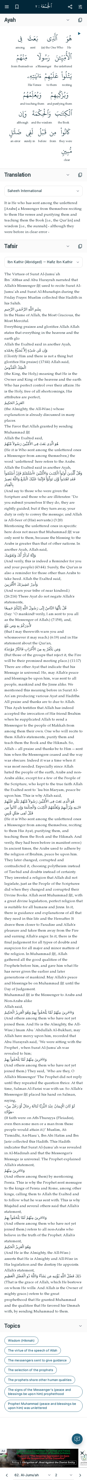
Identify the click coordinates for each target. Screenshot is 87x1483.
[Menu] (7, 7)
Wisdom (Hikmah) (21, 1340)
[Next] (80, 1475)
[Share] (70, 7)
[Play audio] (79, 33)
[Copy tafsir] (80, 246)
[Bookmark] (17, 7)
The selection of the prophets (30, 1370)
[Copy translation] (80, 175)
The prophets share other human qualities (40, 1380)
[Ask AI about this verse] (77, 1439)
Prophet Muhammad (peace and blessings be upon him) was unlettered (42, 1406)
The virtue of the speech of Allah (32, 1350)
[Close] (82, 1453)
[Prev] (7, 1475)
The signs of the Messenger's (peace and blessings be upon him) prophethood (39, 1392)
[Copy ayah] (80, 20)
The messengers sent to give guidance (37, 1360)
